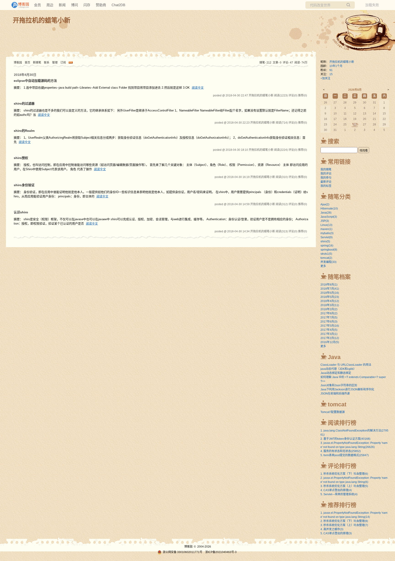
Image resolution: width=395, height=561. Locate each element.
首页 (27, 62)
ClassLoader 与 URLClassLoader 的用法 (345, 364)
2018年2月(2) (328, 309)
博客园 (18, 62)
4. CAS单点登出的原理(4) (336, 490)
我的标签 (325, 186)
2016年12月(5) (329, 342)
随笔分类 (339, 196)
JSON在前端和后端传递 (335, 393)
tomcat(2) (326, 257)
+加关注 (325, 78)
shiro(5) (325, 241)
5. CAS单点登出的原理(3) (336, 533)
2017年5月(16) (329, 325)
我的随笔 (325, 169)
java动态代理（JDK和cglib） (338, 368)
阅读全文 (198, 87)
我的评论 (325, 173)
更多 (323, 266)
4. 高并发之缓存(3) (331, 529)
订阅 (63, 62)
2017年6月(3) (328, 321)
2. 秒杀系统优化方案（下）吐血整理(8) (344, 521)
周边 (49, 5)
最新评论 (325, 181)
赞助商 (101, 5)
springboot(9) (328, 249)
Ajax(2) (324, 204)
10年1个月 (335, 66)
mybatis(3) (327, 233)
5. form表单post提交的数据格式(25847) (344, 455)
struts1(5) (326, 253)
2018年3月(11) (329, 305)
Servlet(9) (326, 237)
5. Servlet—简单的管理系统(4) (339, 494)
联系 (46, 62)
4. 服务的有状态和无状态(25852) (340, 451)
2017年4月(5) (328, 329)
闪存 (86, 5)
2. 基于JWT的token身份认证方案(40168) (345, 438)
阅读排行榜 (342, 423)
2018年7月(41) (329, 288)
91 (331, 70)
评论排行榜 (342, 466)
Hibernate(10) (329, 208)
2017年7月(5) (328, 317)
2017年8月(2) (328, 313)
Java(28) (325, 212)
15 (331, 74)
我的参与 (325, 177)
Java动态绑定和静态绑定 (335, 373)
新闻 (62, 5)
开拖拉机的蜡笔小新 (41, 20)
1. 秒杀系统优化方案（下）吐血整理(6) (344, 473)
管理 (55, 62)
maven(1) (326, 229)
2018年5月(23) (329, 297)
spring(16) (326, 245)
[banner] (18, 5)
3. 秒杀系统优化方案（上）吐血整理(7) (344, 525)
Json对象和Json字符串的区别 (338, 385)
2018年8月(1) (328, 284)
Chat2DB (118, 5)
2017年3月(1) (328, 334)
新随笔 (37, 62)
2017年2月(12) (329, 338)
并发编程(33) (328, 262)
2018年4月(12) (329, 301)
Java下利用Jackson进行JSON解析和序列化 (347, 389)
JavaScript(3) (328, 216)
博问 (74, 5)
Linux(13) (326, 225)
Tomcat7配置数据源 (332, 412)
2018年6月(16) (329, 292)
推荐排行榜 (342, 505)
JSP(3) (324, 220)
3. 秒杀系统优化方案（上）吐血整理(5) (344, 486)
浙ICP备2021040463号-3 (221, 552)
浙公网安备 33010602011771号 (182, 552)
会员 (37, 5)
